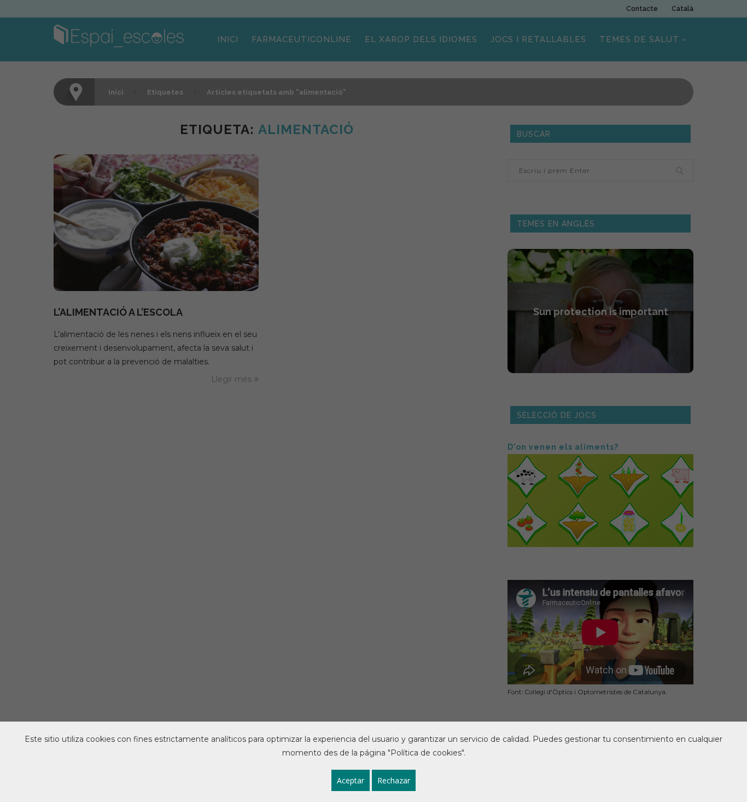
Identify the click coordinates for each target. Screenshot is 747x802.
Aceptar (350, 780)
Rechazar (393, 780)
